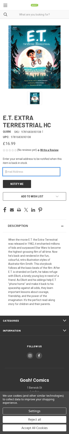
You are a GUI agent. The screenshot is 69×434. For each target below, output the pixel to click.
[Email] (12, 210)
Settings (34, 411)
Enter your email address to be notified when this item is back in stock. (32, 160)
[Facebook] (5, 210)
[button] (47, 150)
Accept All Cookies (34, 428)
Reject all (34, 419)
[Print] (19, 210)
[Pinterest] (40, 210)
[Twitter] (26, 210)
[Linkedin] (33, 210)
